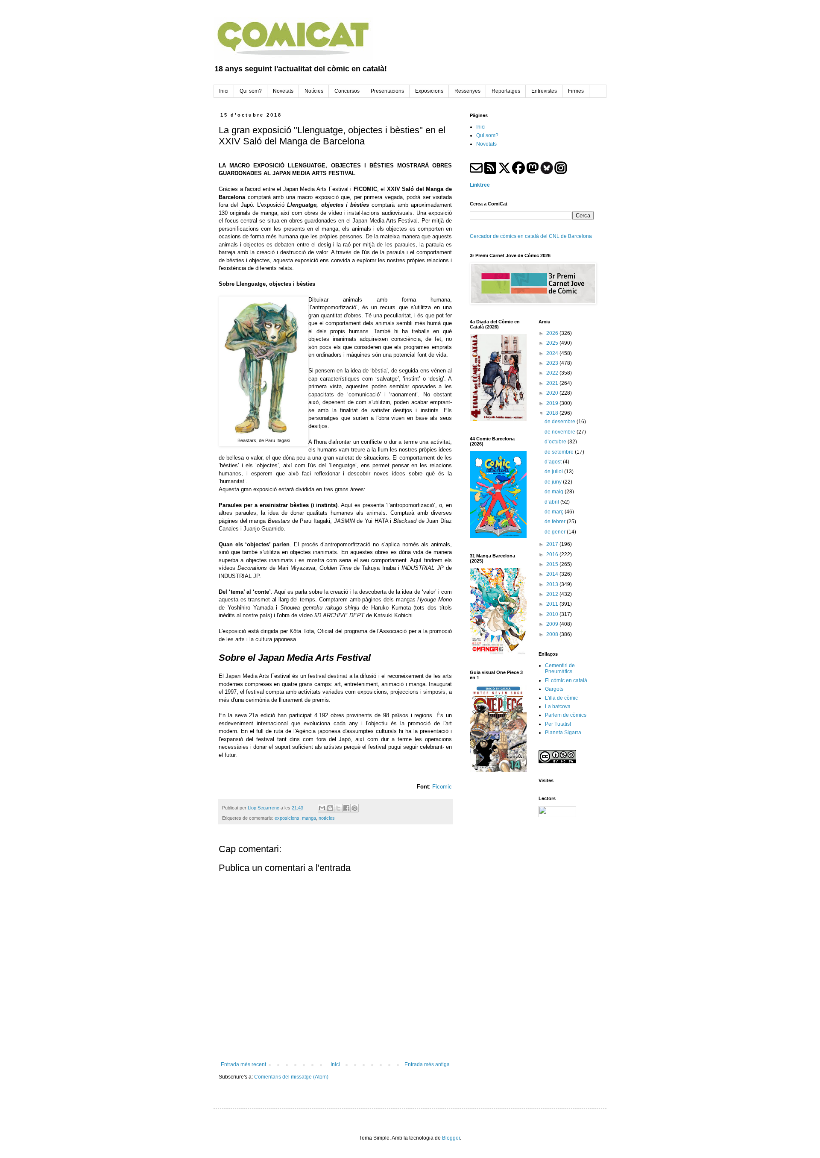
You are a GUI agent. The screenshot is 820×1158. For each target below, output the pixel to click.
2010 (552, 614)
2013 (552, 584)
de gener (556, 532)
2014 (552, 574)
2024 (552, 353)
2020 (552, 393)
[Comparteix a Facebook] (346, 808)
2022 (552, 373)
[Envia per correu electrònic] (322, 808)
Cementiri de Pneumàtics (560, 668)
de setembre (560, 452)
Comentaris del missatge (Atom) (291, 1077)
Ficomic (442, 786)
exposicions (287, 818)
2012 (552, 594)
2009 (552, 624)
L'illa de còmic (561, 698)
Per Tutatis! (558, 724)
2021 (552, 383)
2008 (552, 634)
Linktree (480, 185)
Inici (335, 1064)
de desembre (561, 422)
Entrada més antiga (427, 1064)
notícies (327, 818)
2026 (552, 333)
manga (309, 818)
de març (555, 512)
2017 (552, 544)
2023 (552, 363)
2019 (552, 403)
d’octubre (556, 442)
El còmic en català (566, 680)
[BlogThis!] (330, 808)
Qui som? (487, 135)
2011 (552, 604)
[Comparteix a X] (338, 808)
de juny (554, 482)
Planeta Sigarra (563, 733)
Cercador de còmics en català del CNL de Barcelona (531, 236)
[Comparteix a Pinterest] (354, 808)
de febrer (556, 522)
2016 (552, 554)
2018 (552, 413)
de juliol (554, 472)
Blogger (451, 1138)
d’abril (552, 502)
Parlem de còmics (565, 715)
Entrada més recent (243, 1064)
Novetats (486, 144)
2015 (552, 564)
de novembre (561, 432)
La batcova (558, 706)
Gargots (554, 689)
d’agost (554, 462)
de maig (555, 492)
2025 (552, 343)
